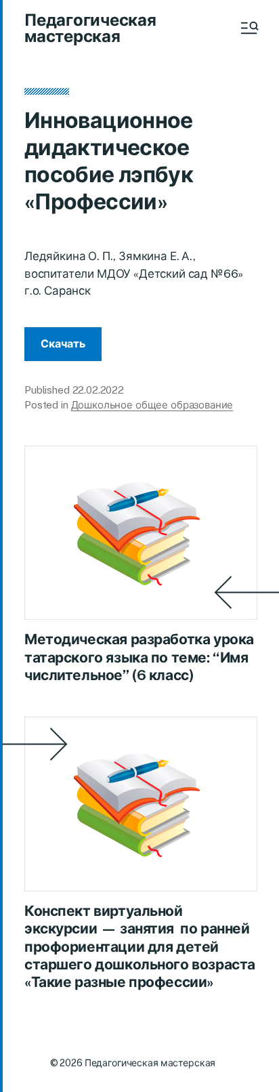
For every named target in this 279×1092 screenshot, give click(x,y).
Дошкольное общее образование (152, 405)
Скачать (63, 343)
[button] (248, 28)
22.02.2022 (98, 390)
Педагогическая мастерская (90, 28)
